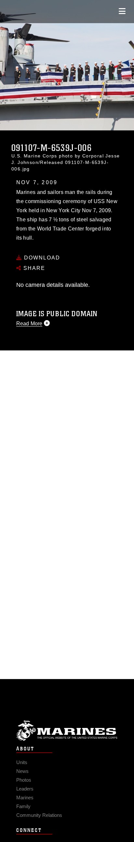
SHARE (33, 268)
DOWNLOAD (41, 257)
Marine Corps (67, 730)
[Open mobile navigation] (122, 11)
